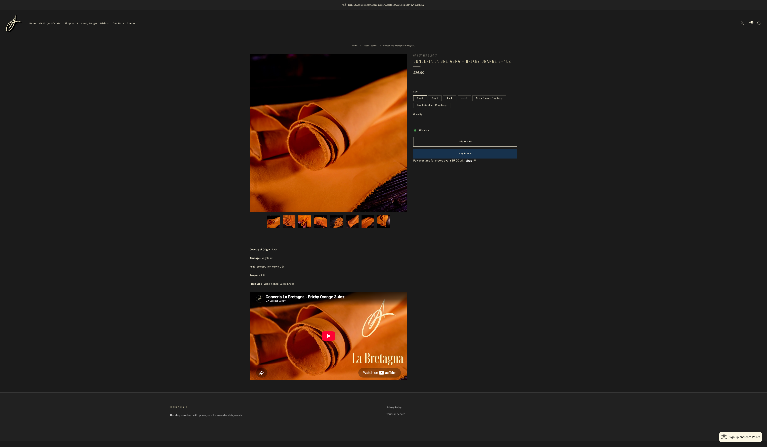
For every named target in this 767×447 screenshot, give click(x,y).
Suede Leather (370, 45)
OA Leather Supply (425, 55)
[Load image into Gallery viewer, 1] (273, 221)
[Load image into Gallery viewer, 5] (336, 221)
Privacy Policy (393, 407)
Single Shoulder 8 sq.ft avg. (489, 98)
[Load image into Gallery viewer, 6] (352, 221)
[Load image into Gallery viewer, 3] (304, 221)
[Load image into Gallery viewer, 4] (320, 221)
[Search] (759, 23)
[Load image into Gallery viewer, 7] (368, 221)
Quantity (417, 114)
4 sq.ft (464, 98)
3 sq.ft (450, 98)
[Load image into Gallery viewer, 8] (383, 221)
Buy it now (465, 153)
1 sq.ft (420, 98)
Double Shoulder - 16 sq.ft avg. (432, 105)
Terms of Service (395, 414)
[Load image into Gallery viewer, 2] (289, 221)
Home (355, 45)
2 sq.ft (435, 98)
